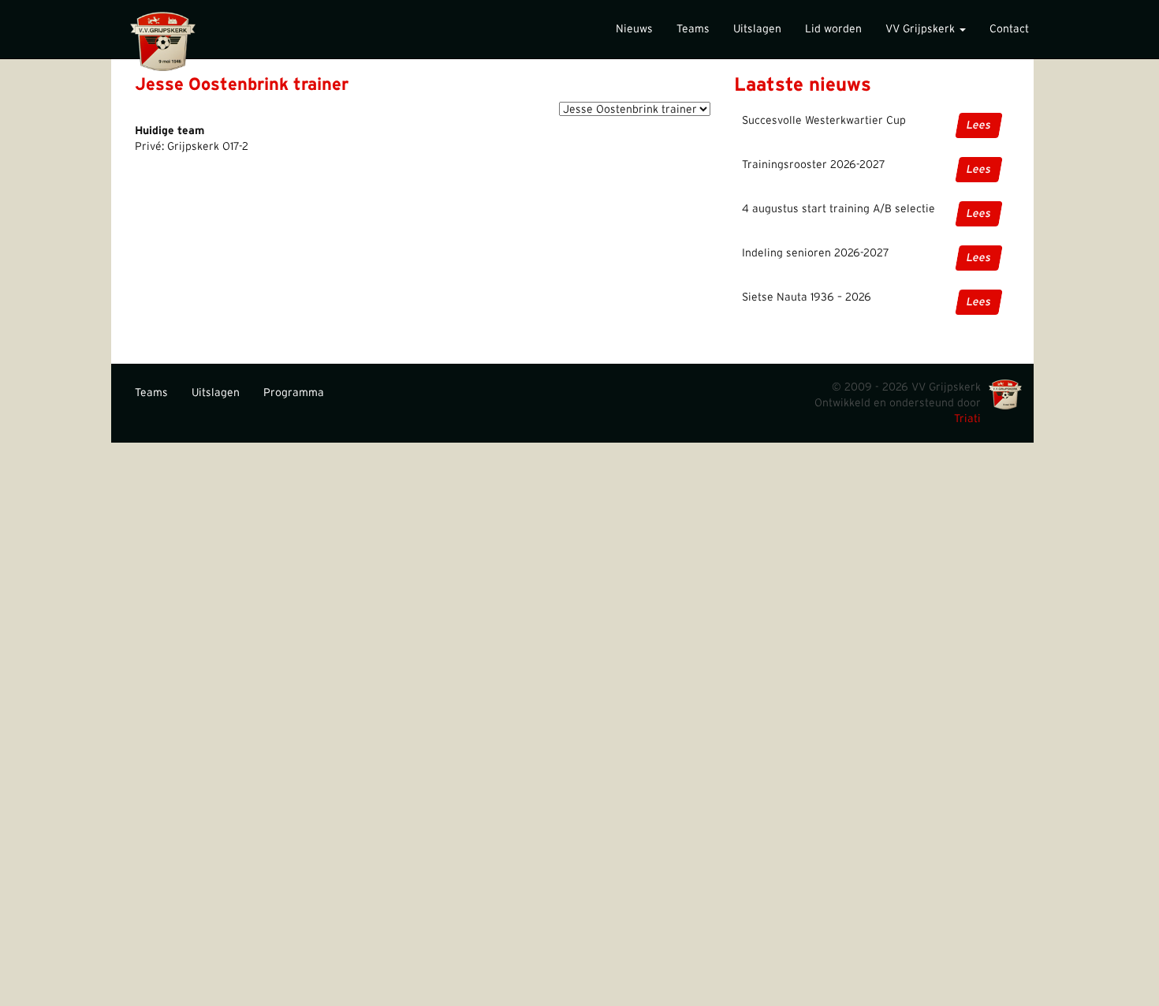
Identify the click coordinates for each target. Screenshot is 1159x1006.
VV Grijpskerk (921, 29)
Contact (1009, 29)
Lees (979, 125)
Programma (293, 392)
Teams (693, 29)
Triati (967, 418)
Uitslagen (757, 29)
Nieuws (634, 29)
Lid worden (833, 29)
